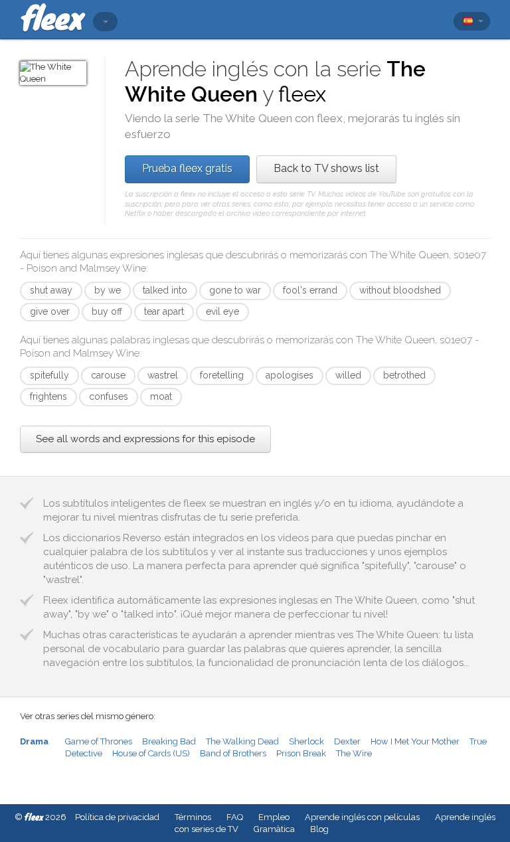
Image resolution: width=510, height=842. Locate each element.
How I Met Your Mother (415, 741)
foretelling (222, 375)
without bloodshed (400, 290)
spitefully (49, 375)
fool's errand (310, 290)
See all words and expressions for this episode (145, 439)
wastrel (162, 375)
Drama (34, 741)
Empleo (274, 817)
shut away (51, 290)
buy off (107, 311)
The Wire (354, 753)
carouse (108, 375)
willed (348, 375)
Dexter (347, 741)
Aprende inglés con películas (362, 817)
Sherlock (306, 741)
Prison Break (301, 753)
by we (107, 290)
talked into (165, 290)
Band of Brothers (233, 753)
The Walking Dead (242, 741)
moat (161, 396)
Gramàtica (274, 829)
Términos (193, 817)
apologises (289, 375)
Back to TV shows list (326, 168)
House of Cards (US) (151, 753)
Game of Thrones (98, 741)
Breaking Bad (169, 741)
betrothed (404, 375)
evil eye (222, 311)
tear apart (164, 311)
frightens (48, 396)
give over (50, 311)
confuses (108, 396)
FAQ (234, 817)
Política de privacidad (117, 817)
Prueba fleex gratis (187, 168)
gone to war (235, 290)
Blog (319, 829)
